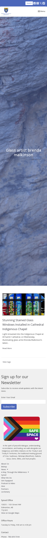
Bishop (4, 466)
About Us (5, 463)
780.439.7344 (14, 536)
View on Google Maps (10, 513)
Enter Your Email (8, 397)
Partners (5, 489)
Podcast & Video (8, 483)
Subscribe (9, 406)
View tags (7, 362)
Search (29, 3)
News (3, 469)
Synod (3, 475)
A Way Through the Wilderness (14, 472)
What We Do (6, 478)
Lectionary (5, 492)
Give (3, 486)
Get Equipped (7, 480)
